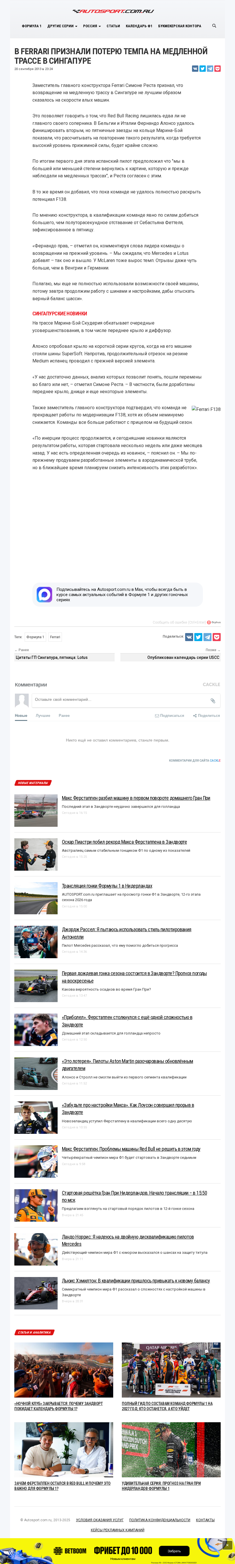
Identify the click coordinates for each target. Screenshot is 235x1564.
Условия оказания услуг (100, 1520)
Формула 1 (32, 26)
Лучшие (43, 715)
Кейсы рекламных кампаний (117, 1530)
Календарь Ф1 (139, 26)
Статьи (113, 26)
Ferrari (55, 637)
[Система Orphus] (214, 622)
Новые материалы (32, 783)
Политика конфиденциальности (159, 1520)
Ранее (64, 715)
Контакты (205, 1520)
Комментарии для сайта (195, 760)
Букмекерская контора (179, 26)
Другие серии (61, 26)
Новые (21, 715)
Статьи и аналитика (34, 1332)
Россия (90, 26)
